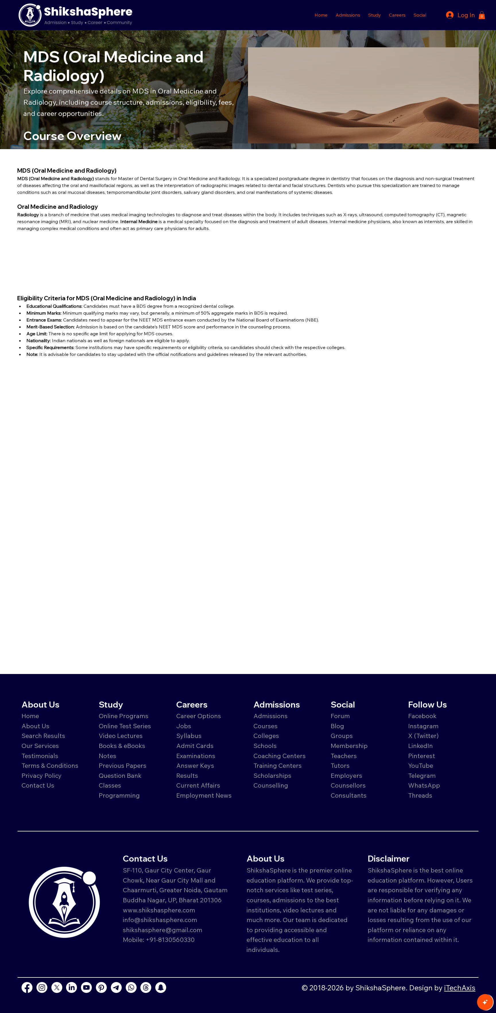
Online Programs (123, 716)
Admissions (271, 716)
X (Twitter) (423, 735)
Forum (340, 716)
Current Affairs (198, 785)
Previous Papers (122, 765)
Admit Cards (195, 745)
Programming (119, 795)
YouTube (420, 765)
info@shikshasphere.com (160, 920)
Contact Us (38, 785)
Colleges (266, 735)
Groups (342, 735)
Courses (265, 726)
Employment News (204, 795)
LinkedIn (420, 745)
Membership (349, 745)
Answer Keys (195, 765)
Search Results (43, 735)
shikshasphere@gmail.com (162, 930)
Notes (107, 755)
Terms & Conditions (50, 765)
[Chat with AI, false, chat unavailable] (485, 1002)
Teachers (344, 755)
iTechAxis (459, 987)
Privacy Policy (42, 775)
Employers (346, 775)
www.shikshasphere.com (159, 910)
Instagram (423, 726)
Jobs (183, 726)
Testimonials (40, 755)
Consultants (349, 795)
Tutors (340, 765)
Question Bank (120, 775)
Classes (111, 785)
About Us (35, 726)
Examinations (195, 755)
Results (187, 775)
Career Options (198, 716)
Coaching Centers (279, 755)
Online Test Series (125, 726)
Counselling (270, 785)
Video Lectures (121, 735)
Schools (265, 745)
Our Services (40, 745)
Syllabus (189, 735)
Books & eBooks (122, 745)
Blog (337, 726)
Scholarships (272, 775)
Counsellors (348, 785)
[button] (348, 15)
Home (30, 716)
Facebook (422, 716)
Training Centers (277, 765)
